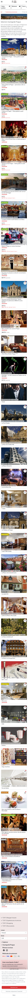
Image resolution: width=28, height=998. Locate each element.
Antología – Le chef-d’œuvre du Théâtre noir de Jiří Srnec (14, 376)
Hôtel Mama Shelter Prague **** (10, 354)
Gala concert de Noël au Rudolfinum (11, 856)
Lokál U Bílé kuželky (6, 551)
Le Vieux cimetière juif (7, 637)
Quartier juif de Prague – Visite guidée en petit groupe (13, 164)
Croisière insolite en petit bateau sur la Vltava (13, 219)
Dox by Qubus (5, 788)
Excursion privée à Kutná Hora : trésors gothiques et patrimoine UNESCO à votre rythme (12, 301)
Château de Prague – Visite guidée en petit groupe (12, 112)
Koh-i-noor (5, 679)
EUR (3, 938)
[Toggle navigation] (1, 2)
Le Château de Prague (7, 530)
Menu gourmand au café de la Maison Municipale (11, 810)
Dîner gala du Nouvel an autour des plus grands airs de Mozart (13, 833)
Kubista (3, 745)
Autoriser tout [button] (14, 987)
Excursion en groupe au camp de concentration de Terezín (14, 273)
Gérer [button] (14, 995)
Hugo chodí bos (6, 766)
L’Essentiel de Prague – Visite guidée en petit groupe (13, 57)
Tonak (3, 401)
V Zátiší (3, 508)
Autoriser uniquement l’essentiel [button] (14, 991)
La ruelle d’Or (5, 594)
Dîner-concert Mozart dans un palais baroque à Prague (14, 140)
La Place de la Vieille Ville (8, 444)
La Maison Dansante (7, 466)
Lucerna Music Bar (6, 487)
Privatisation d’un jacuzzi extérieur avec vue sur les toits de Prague (14, 192)
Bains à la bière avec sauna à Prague (11, 328)
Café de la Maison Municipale (9, 615)
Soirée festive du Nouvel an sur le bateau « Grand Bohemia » (12, 880)
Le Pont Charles (6, 423)
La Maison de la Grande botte (9, 572)
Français (4, 932)
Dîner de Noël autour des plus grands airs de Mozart (13, 904)
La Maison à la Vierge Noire (8, 658)
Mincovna (4, 701)
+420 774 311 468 (14, 969)
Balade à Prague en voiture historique (11, 246)
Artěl (3, 724)
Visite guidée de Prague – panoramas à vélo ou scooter (13, 85)
